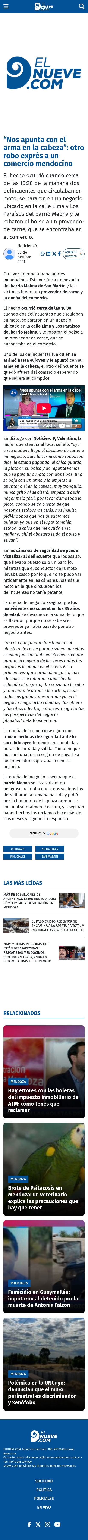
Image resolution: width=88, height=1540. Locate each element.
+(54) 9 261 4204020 (20, 1461)
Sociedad (44, 1481)
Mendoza (17, 849)
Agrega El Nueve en (71, 254)
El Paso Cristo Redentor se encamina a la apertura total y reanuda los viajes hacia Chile (58, 925)
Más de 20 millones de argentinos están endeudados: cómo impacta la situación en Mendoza (29, 900)
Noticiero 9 (27, 246)
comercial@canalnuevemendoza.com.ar (54, 1457)
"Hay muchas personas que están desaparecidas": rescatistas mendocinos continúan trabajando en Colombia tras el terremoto (27, 952)
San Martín (49, 856)
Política (44, 1489)
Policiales (17, 856)
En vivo (44, 1507)
